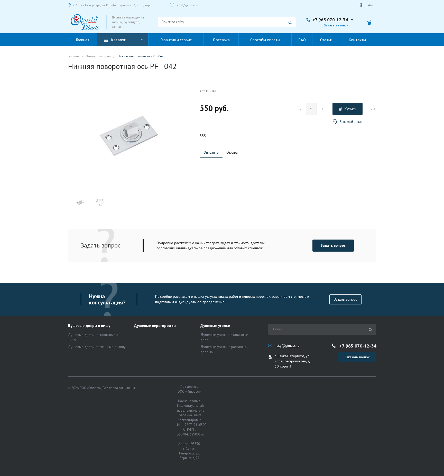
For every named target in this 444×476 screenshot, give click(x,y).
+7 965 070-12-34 (330, 20)
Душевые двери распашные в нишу (97, 346)
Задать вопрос (333, 245)
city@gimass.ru (188, 5)
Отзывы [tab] (232, 152)
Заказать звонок (357, 357)
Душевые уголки (215, 326)
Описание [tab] (211, 152)
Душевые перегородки (155, 326)
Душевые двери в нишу (89, 326)
